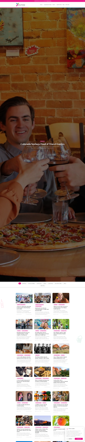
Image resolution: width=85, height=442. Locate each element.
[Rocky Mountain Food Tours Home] (22, 4)
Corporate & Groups (48, 4)
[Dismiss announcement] (83, 1)
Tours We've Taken (58, 283)
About (54, 4)
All (19, 283)
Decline (70, 438)
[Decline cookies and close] (82, 428)
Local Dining (50, 283)
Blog (63, 4)
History (44, 283)
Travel (65, 283)
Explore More (59, 4)
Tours (41, 4)
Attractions (24, 283)
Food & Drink (39, 283)
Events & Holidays (31, 283)
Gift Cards (67, 4)
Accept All (79, 438)
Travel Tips (42, 285)
